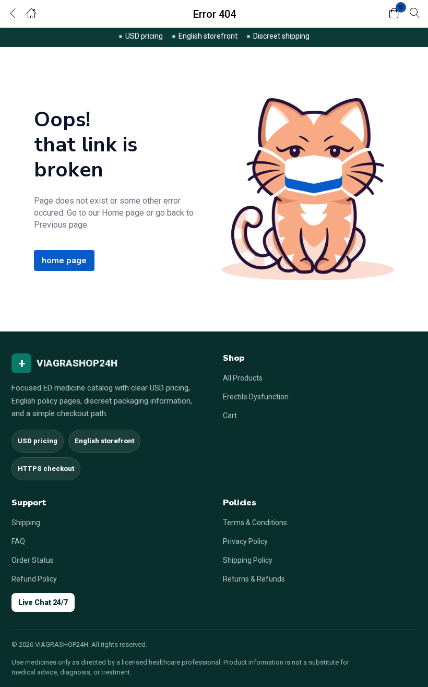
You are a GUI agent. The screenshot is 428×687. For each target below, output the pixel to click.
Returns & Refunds (254, 579)
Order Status (32, 560)
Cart (230, 415)
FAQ (18, 541)
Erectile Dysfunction (256, 397)
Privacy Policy (245, 541)
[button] (394, 13)
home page (64, 260)
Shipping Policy (247, 560)
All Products (243, 378)
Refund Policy (34, 579)
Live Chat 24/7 (43, 602)
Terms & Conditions (255, 522)
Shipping (25, 522)
